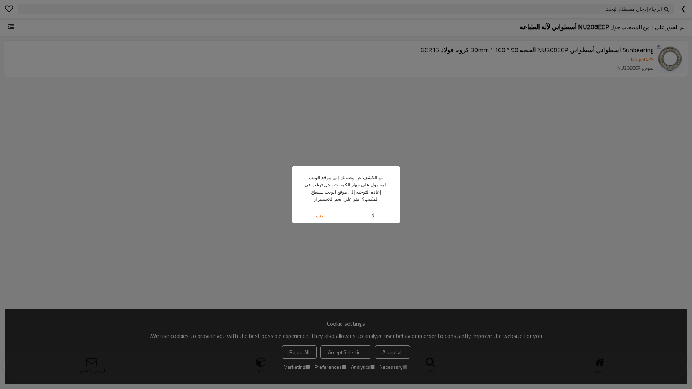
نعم (319, 215)
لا (373, 215)
